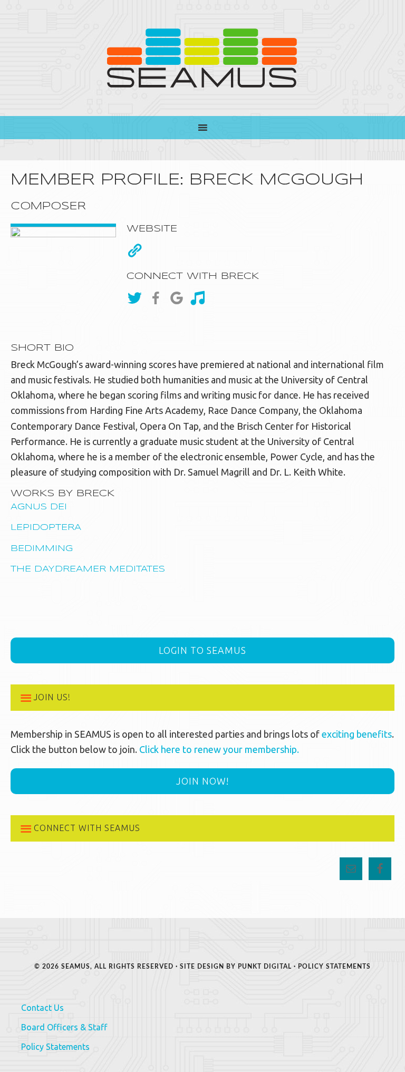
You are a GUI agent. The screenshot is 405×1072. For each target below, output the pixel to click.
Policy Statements (334, 966)
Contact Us (42, 1007)
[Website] (134, 250)
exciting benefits (357, 734)
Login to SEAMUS (202, 650)
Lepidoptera (46, 528)
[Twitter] (137, 298)
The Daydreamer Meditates (88, 569)
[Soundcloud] (200, 298)
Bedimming (42, 549)
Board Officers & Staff (64, 1027)
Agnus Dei (39, 507)
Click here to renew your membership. (219, 749)
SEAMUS (202, 58)
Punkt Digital (265, 966)
